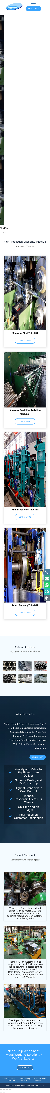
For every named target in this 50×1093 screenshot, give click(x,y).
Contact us (25, 1068)
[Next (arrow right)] (4, 1092)
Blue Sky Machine (11, 1080)
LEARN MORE (37, 757)
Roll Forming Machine (25, 1080)
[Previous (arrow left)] (1, 1092)
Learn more (25, 341)
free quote (33, 9)
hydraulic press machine (40, 1080)
